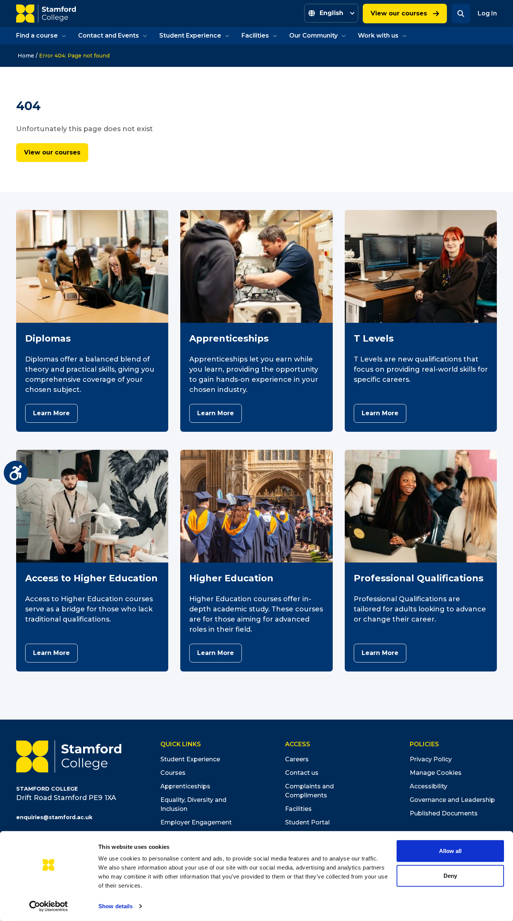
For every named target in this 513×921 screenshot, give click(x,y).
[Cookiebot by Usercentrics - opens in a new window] (48, 906)
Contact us (301, 772)
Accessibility (428, 786)
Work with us (378, 35)
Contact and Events (108, 35)
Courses (173, 772)
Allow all (450, 851)
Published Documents (444, 813)
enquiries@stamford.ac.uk (54, 817)
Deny (450, 875)
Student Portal (307, 822)
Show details (115, 906)
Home (26, 55)
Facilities (255, 35)
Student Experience (190, 35)
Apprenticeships (185, 786)
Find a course (37, 35)
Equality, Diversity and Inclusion (193, 804)
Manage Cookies (436, 772)
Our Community (313, 35)
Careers (297, 759)
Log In (487, 13)
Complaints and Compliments (309, 791)
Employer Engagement (196, 822)
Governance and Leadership (452, 799)
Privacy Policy (431, 759)
